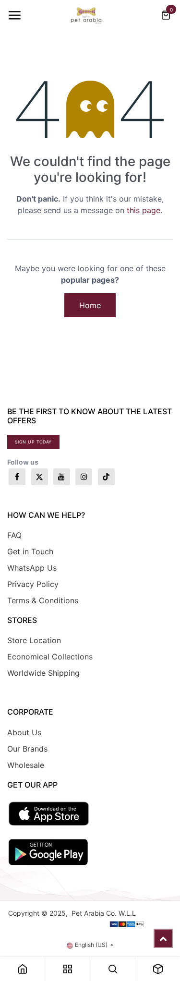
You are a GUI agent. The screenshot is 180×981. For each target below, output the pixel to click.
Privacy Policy (33, 584)
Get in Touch (30, 551)
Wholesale (25, 765)
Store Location (34, 640)
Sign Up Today (33, 441)
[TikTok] (106, 476)
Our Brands (27, 749)
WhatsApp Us (32, 568)
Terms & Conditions (42, 600)
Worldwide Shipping (43, 673)
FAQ (14, 535)
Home (90, 305)
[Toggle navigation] (14, 15)
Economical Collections (50, 656)
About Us (24, 732)
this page (143, 210)
